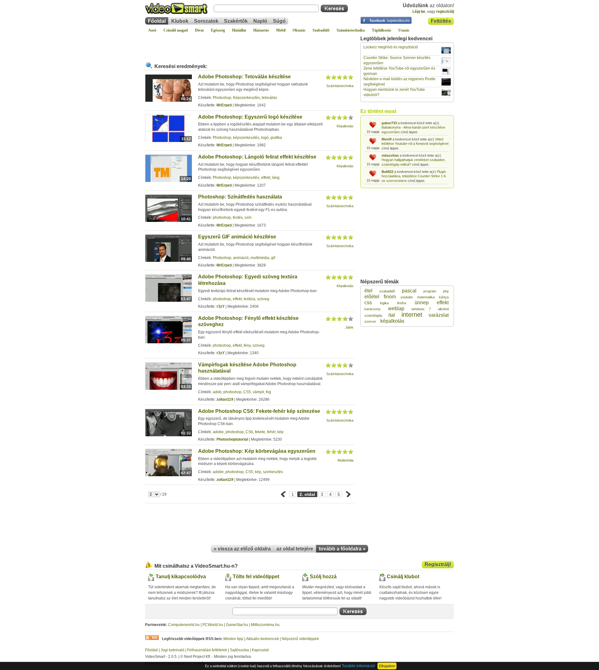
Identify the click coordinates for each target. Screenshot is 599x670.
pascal (409, 290)
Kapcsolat (260, 650)
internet (412, 314)
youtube (407, 297)
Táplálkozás (381, 30)
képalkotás (392, 321)
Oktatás (299, 30)
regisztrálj (445, 11)
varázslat (439, 315)
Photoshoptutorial (232, 439)
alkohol (443, 309)
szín (248, 217)
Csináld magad (175, 30)
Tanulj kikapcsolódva (181, 576)
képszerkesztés (246, 137)
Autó (152, 30)
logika (384, 303)
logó (265, 137)
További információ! (358, 666)
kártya (444, 297)
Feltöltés (441, 21)
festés (238, 217)
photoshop (222, 217)
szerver (370, 321)
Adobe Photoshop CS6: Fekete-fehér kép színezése (259, 411)
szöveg (263, 299)
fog (268, 392)
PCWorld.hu (212, 625)
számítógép (373, 315)
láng (276, 177)
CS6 (249, 432)
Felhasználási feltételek (207, 650)
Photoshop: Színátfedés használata (240, 196)
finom (390, 296)
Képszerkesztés (246, 97)
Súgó (279, 21)
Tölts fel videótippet (256, 576)
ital (391, 315)
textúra (249, 299)
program (429, 291)
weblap (396, 308)
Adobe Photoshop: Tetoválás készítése (244, 76)
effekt (265, 177)
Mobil (280, 30)
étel (368, 290)
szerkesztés (273, 472)
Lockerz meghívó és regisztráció (390, 47)
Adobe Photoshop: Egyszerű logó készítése (250, 117)
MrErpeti (224, 105)
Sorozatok (206, 21)
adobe (218, 432)
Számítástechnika (351, 30)
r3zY (221, 306)
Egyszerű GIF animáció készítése (237, 236)
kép (280, 432)
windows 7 (421, 309)
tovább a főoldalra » (342, 548)
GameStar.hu (237, 625)
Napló (260, 21)
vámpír (258, 392)
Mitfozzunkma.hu (265, 625)
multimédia (260, 258)
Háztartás (261, 30)
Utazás (403, 30)
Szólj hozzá (323, 576)
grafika (276, 137)
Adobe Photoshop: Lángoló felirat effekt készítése (257, 156)
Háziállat (239, 30)
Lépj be (418, 11)
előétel (371, 296)
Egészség (218, 30)
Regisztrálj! (438, 564)
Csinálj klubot (403, 576)
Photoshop (222, 97)
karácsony (372, 309)
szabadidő (387, 291)
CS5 (247, 392)
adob (217, 392)
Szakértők (236, 21)
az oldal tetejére (294, 548)
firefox (402, 303)
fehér (271, 432)
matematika (426, 297)
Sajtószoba (239, 650)
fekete (260, 432)
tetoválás (269, 97)
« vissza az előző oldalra (242, 548)
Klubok (179, 21)
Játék (349, 327)
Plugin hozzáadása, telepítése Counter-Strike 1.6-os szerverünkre (414, 176)
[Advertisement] (250, 45)
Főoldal (157, 21)
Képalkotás (345, 126)
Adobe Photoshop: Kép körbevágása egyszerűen (256, 451)
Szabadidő (321, 30)
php (446, 291)
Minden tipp (233, 639)
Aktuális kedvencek (262, 639)
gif (273, 258)
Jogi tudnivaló (172, 650)
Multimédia (345, 460)
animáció (241, 258)
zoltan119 (225, 399)
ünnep (422, 302)
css (368, 302)
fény (247, 345)
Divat (199, 30)
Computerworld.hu (184, 625)
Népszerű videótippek (300, 639)
